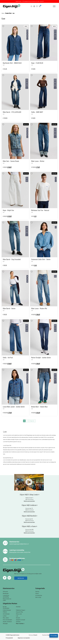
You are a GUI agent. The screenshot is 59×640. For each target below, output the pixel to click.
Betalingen (6, 593)
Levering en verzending (6, 596)
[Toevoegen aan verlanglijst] (3, 26)
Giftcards (5, 591)
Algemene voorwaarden (24, 637)
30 (27, 278)
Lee (17, 616)
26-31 (55, 30)
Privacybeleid (9, 637)
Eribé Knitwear (7, 610)
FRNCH (5, 612)
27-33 (27, 85)
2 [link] (27, 421)
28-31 (27, 178)
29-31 (27, 180)
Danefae (18, 606)
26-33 (27, 79)
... (27, 38)
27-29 (55, 33)
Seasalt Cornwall (20, 619)
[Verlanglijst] (37, 6)
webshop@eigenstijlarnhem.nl (19, 544)
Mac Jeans (6, 618)
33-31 (55, 330)
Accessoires (38, 595)
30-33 (55, 134)
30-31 (27, 328)
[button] (29, 482)
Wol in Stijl (38, 597)
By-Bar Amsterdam (6, 607)
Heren (37, 593)
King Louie (19, 614)
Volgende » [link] (32, 421)
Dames (37, 591)
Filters (54, 635)
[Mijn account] (34, 6)
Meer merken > (20, 623)
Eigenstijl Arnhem (14, 635)
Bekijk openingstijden (29, 501)
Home (3, 13)
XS (27, 30)
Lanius (4, 616)
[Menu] (54, 6)
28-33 (27, 232)
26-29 (55, 79)
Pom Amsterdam (7, 619)
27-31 (55, 36)
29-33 (55, 131)
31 (27, 281)
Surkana (18, 621)
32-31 (55, 328)
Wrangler (5, 623)
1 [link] (24, 421)
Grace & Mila (19, 612)
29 (27, 276)
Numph (18, 618)
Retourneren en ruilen (7, 599)
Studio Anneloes (7, 621)
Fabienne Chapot (20, 610)
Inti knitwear (6, 614)
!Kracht (35, 635)
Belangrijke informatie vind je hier (19, 552)
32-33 (27, 330)
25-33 (27, 227)
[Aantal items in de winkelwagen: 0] (40, 6)
